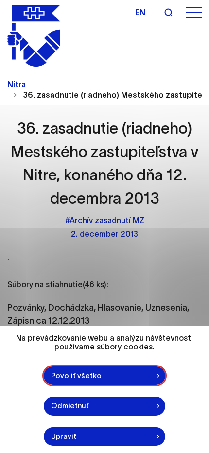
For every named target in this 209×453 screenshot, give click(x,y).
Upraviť (63, 436)
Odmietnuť (70, 405)
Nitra (16, 84)
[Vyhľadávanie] (168, 12)
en (140, 12)
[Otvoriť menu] (194, 12)
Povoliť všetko (76, 375)
